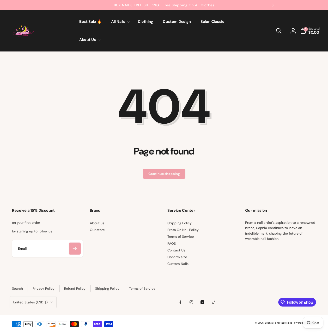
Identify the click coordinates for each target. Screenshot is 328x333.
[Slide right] (272, 5)
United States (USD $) (30, 302)
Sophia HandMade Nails (278, 322)
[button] (120, 22)
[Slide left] (55, 5)
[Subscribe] (75, 249)
